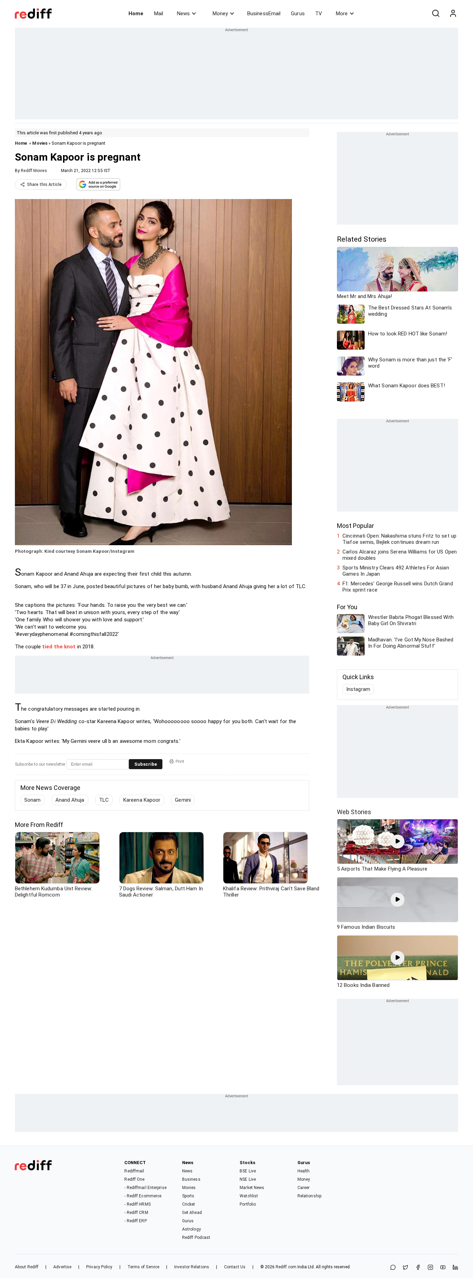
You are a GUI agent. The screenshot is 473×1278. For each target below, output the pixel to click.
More (342, 13)
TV (318, 13)
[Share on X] (405, 1267)
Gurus (298, 13)
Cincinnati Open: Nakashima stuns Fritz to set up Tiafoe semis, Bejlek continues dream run (399, 539)
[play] (397, 841)
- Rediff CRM (136, 1212)
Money (220, 13)
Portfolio (248, 1204)
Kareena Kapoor (141, 800)
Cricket (188, 1204)
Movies (39, 143)
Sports (188, 1196)
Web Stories (354, 812)
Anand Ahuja (69, 800)
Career (303, 1187)
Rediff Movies (34, 170)
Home (135, 13)
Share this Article (44, 184)
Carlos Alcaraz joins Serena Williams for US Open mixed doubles (399, 555)
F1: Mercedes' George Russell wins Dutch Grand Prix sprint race (397, 586)
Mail (158, 13)
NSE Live (248, 1179)
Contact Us (235, 1266)
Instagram (358, 689)
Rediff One (134, 1179)
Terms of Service (143, 1266)
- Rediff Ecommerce (142, 1196)
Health (303, 1171)
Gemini (183, 800)
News (183, 13)
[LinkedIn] (455, 1267)
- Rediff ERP (135, 1220)
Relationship (309, 1196)
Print (180, 761)
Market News (252, 1187)
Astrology (191, 1229)
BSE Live (248, 1171)
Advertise (62, 1266)
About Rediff (26, 1266)
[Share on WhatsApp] (393, 1267)
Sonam (32, 800)
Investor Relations (191, 1266)
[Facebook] (418, 1267)
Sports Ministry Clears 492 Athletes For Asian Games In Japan (395, 571)
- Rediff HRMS (137, 1204)
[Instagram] (430, 1267)
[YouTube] (443, 1267)
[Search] (435, 13)
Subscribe (145, 764)
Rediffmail (134, 1171)
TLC (104, 800)
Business (191, 1179)
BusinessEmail (263, 13)
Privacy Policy (99, 1266)
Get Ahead (192, 1212)
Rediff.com (286, 1266)
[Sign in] (453, 13)
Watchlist (249, 1196)
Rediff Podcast (196, 1237)
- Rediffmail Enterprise (145, 1187)
